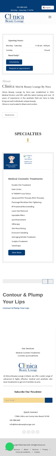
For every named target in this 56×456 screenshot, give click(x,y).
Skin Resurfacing (18, 228)
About (26, 449)
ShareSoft (26, 445)
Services (17, 449)
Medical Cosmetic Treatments (11, 166)
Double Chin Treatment (21, 185)
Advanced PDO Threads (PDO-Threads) (27, 198)
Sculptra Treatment (19, 241)
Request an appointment (19, 68)
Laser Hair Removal (19, 211)
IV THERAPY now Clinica (21, 193)
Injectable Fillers (18, 215)
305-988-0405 (22, 7)
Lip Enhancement (18, 219)
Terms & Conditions (23, 452)
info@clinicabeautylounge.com (22, 424)
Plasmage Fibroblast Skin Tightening (26, 202)
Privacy (45, 449)
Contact (37, 452)
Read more (9, 115)
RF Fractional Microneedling (22, 206)
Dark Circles (16, 189)
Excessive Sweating (19, 232)
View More (16, 252)
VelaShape (16, 245)
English (48, 7)
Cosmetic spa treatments (28, 162)
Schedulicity (14, 62)
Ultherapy (15, 224)
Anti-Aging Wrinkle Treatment (23, 237)
